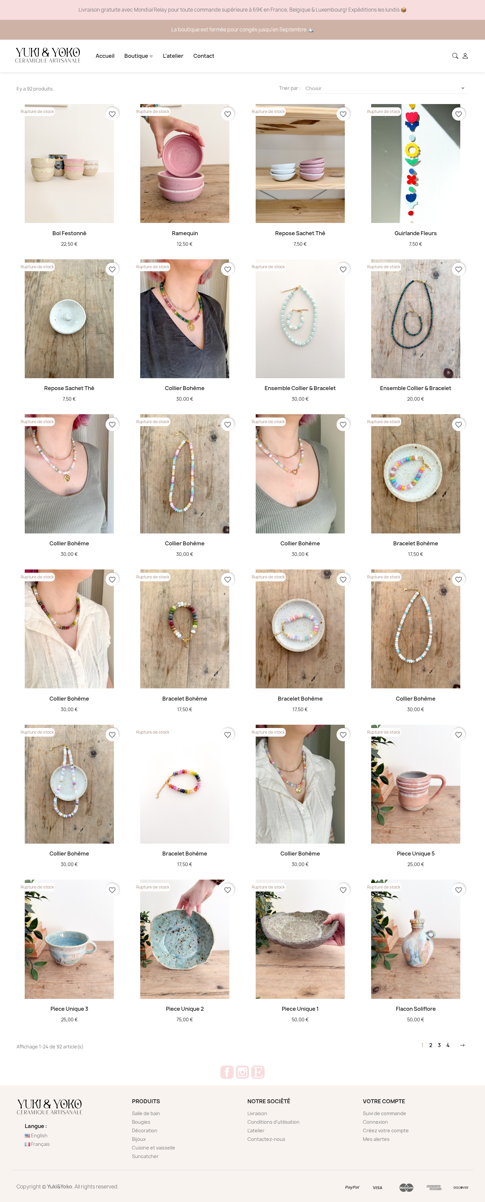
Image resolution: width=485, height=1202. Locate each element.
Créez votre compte (386, 1130)
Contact (203, 55)
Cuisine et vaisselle (153, 1148)
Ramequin (185, 233)
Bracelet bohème (415, 543)
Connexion (375, 1122)
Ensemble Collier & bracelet (300, 388)
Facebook (227, 1072)
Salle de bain (146, 1113)
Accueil (105, 55)
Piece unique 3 (69, 1008)
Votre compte (384, 1101)
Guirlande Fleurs (416, 233)
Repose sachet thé (300, 233)
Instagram (242, 1072)
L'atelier (173, 55)
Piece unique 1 (300, 1008)
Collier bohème (185, 388)
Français (40, 1144)
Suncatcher (145, 1156)
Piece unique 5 (416, 853)
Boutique (136, 55)
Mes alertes (376, 1139)
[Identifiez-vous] (466, 56)
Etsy (258, 1072)
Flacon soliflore (416, 1008)
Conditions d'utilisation (273, 1122)
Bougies (141, 1122)
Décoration (144, 1130)
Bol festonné (69, 233)
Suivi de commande (384, 1113)
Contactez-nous (266, 1139)
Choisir (386, 88)
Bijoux (139, 1139)
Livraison (257, 1113)
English (39, 1135)
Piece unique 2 (185, 1008)
